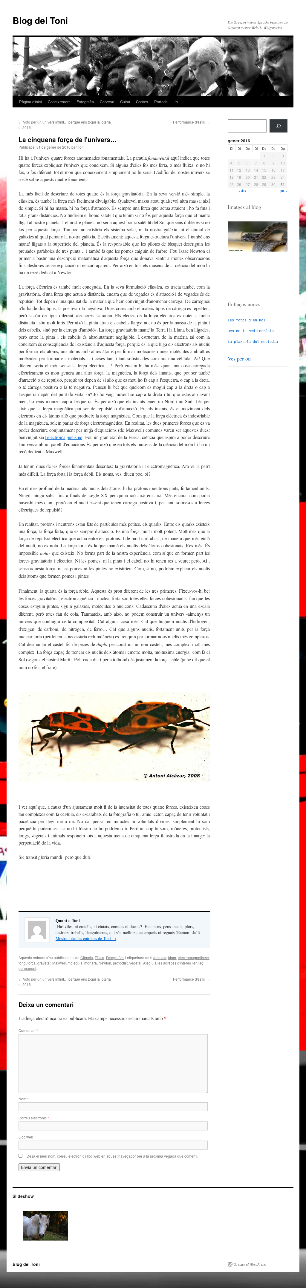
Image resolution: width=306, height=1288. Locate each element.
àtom (172, 957)
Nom (24, 1098)
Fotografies (115, 957)
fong (22, 962)
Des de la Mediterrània (251, 331)
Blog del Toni (40, 20)
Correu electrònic (34, 1117)
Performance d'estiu (191, 121)
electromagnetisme (193, 957)
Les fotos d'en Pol (246, 320)
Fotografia (85, 101)
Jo (176, 101)
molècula (75, 962)
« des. (242, 190)
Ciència (86, 957)
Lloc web (26, 1136)
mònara (90, 962)
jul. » (283, 190)
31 (283, 184)
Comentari (28, 1030)
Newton (105, 962)
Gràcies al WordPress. (250, 1264)
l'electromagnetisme (63, 437)
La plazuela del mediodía (253, 342)
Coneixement (59, 101)
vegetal (135, 962)
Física (99, 957)
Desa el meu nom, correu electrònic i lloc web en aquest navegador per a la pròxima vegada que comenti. (112, 1155)
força (31, 962)
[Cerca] (278, 126)
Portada (161, 101)
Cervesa (107, 101)
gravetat (44, 962)
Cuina (125, 101)
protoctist (120, 962)
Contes (142, 101)
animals (159, 957)
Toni (81, 147)
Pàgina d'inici (30, 101)
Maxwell (59, 962)
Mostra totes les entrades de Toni (86, 938)
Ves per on (239, 358)
